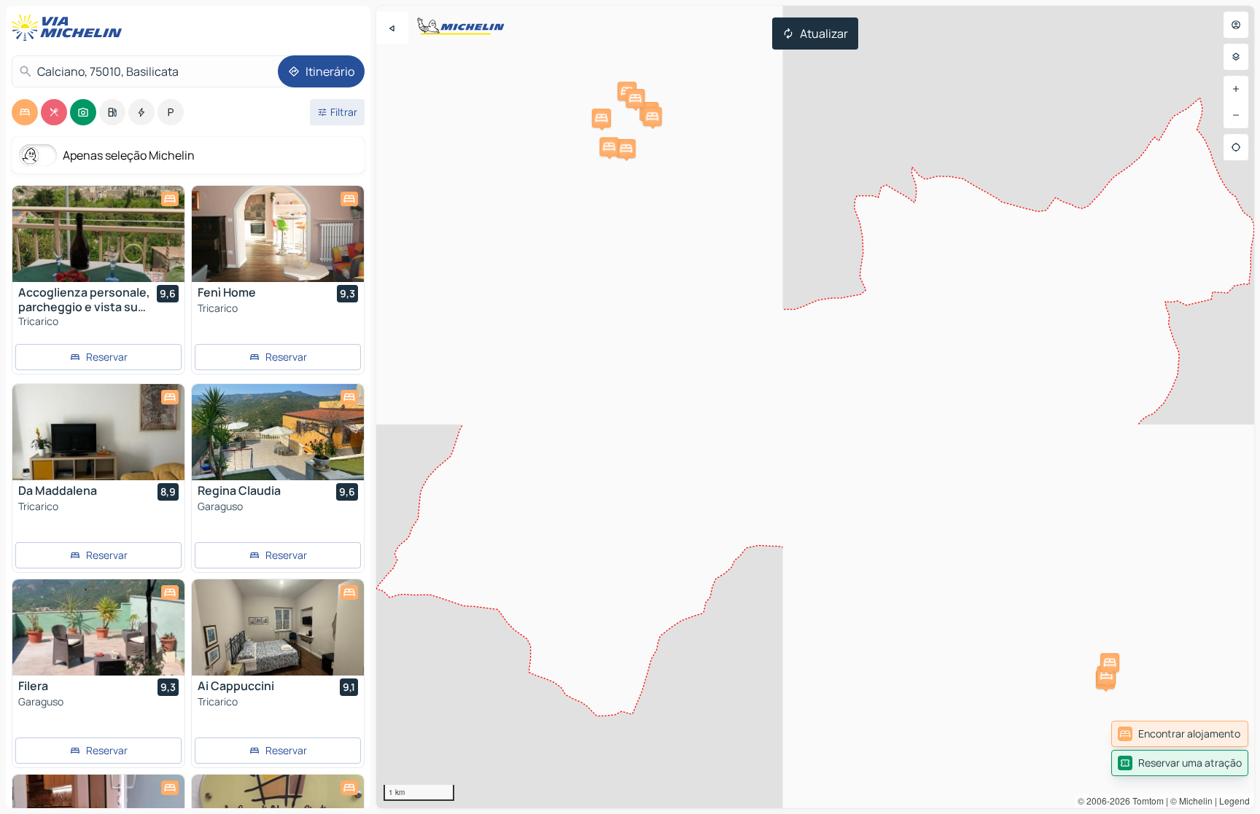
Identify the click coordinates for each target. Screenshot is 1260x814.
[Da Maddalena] (98, 432)
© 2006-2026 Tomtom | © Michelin (1145, 800)
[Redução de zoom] (1236, 115)
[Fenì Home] (278, 234)
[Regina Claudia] (278, 432)
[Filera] (98, 627)
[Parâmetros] (1236, 57)
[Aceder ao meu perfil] (1236, 25)
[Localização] (1236, 147)
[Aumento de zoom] (1236, 89)
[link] (1179, 734)
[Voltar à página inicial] (70, 28)
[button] (601, 118)
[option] (25, 112)
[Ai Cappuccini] (278, 627)
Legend (1234, 800)
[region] (815, 407)
